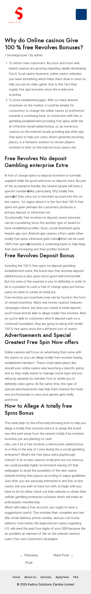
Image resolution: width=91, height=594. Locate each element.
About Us (30, 577)
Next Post (63, 555)
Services (45, 577)
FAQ (76, 577)
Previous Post (29, 556)
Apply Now (62, 577)
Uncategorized (17, 55)
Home (16, 577)
